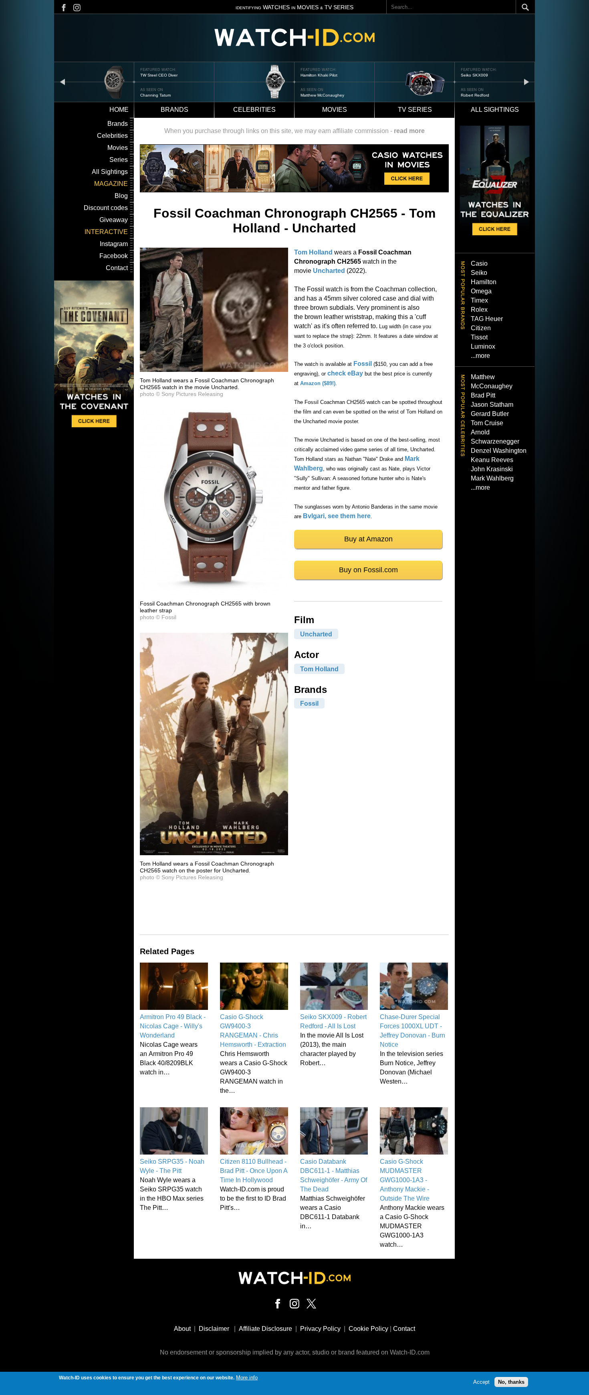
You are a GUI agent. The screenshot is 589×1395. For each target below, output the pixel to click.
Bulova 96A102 (475, 75)
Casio (479, 263)
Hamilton (483, 282)
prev (62, 81)
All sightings (495, 109)
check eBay (345, 373)
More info (247, 1378)
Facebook (113, 255)
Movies (334, 109)
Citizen (481, 328)
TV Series (415, 109)
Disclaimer (214, 1328)
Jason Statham (492, 404)
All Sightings (110, 171)
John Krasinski (492, 469)
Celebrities (254, 109)
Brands (174, 109)
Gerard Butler (490, 413)
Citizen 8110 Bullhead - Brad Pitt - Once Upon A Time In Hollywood (253, 1170)
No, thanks (511, 1382)
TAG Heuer (487, 318)
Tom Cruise (487, 423)
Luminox (483, 346)
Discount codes (106, 207)
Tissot (479, 337)
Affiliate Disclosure (265, 1328)
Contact (117, 267)
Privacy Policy (320, 1328)
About (182, 1328)
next (526, 81)
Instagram (114, 243)
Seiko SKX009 (314, 75)
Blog (121, 195)
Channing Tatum (476, 95)
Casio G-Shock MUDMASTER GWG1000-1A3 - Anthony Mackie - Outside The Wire (405, 1180)
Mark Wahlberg (492, 478)
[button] (214, 369)
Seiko (479, 272)
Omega (481, 291)
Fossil (362, 363)
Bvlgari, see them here (337, 516)
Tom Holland (313, 252)
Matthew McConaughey (162, 95)
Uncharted (329, 270)
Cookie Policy (368, 1328)
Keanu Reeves (492, 459)
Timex (479, 300)
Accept (481, 1382)
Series (118, 159)
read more (409, 130)
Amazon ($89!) (317, 383)
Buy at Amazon (368, 539)
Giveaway (113, 219)
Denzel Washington (498, 450)
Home (119, 109)
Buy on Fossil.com (368, 570)
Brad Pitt (483, 395)
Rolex (479, 309)
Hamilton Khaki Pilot (158, 75)
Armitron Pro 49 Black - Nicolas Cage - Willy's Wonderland (173, 1026)
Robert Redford (315, 95)
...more (480, 355)
